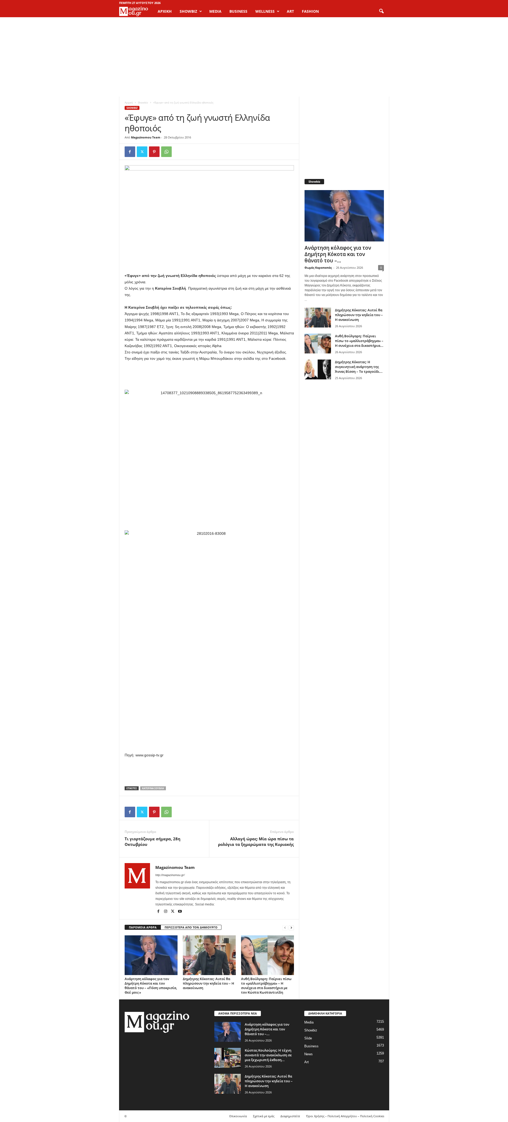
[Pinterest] (154, 151)
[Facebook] (130, 151)
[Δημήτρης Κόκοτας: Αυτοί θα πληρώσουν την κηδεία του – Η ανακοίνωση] (209, 955)
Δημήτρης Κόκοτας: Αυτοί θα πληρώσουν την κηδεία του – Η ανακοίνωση (208, 983)
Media (309, 1022)
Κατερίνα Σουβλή (153, 788)
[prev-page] (285, 927)
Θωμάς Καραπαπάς (318, 268)
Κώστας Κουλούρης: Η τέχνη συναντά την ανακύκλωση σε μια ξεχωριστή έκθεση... (268, 1055)
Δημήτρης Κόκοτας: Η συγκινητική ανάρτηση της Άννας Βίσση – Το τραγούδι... (359, 367)
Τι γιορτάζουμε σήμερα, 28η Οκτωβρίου (152, 841)
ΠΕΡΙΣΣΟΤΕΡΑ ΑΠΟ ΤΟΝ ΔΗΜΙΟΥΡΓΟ (191, 927)
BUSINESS (238, 11)
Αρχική (165, 11)
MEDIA (215, 11)
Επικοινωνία (238, 1116)
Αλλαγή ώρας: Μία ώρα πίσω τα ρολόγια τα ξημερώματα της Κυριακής (256, 841)
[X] (142, 151)
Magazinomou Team (145, 137)
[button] (381, 11)
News (308, 1054)
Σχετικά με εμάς (263, 1116)
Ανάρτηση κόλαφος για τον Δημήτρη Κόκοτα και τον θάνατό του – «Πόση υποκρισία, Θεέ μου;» (151, 985)
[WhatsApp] (166, 151)
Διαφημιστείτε (290, 1116)
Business (311, 1046)
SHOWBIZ (188, 11)
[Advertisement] (254, 57)
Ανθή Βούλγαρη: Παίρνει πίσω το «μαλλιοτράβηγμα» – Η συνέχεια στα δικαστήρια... (359, 341)
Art (306, 1062)
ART (290, 11)
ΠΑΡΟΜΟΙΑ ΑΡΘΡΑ (143, 927)
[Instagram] (166, 912)
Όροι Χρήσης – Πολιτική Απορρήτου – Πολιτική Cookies (345, 1116)
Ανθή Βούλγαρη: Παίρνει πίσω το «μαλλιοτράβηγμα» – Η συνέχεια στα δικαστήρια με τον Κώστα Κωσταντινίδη (266, 985)
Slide (308, 1038)
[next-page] (291, 927)
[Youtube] (180, 912)
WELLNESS (265, 11)
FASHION (310, 11)
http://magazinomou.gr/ (170, 875)
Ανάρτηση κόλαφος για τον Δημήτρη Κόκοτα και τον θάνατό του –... (338, 254)
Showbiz (143, 102)
